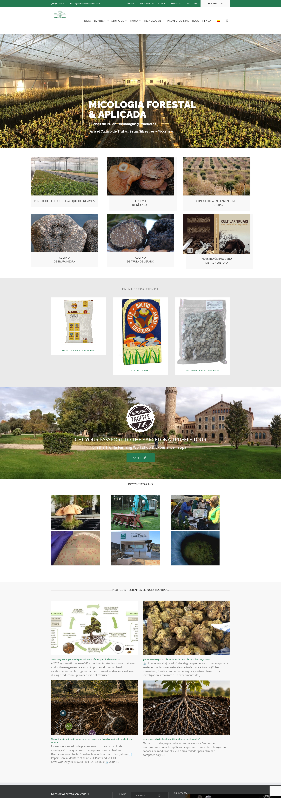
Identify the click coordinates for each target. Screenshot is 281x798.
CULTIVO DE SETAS (140, 370)
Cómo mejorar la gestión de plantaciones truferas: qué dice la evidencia (85, 659)
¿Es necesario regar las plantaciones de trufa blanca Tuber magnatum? (177, 659)
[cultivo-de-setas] (140, 299)
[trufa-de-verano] (140, 215)
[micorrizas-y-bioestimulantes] (202, 299)
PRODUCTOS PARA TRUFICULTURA (78, 350)
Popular (122, 793)
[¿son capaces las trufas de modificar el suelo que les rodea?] (186, 707)
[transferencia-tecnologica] (64, 159)
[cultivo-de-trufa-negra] (64, 215)
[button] (227, 20)
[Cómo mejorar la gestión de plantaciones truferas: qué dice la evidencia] (94, 628)
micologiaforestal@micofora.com (85, 3)
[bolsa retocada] (78, 299)
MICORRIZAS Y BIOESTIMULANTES (202, 370)
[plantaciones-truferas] (216, 159)
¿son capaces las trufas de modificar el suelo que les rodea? (171, 739)
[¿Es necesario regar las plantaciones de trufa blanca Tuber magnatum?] (186, 628)
